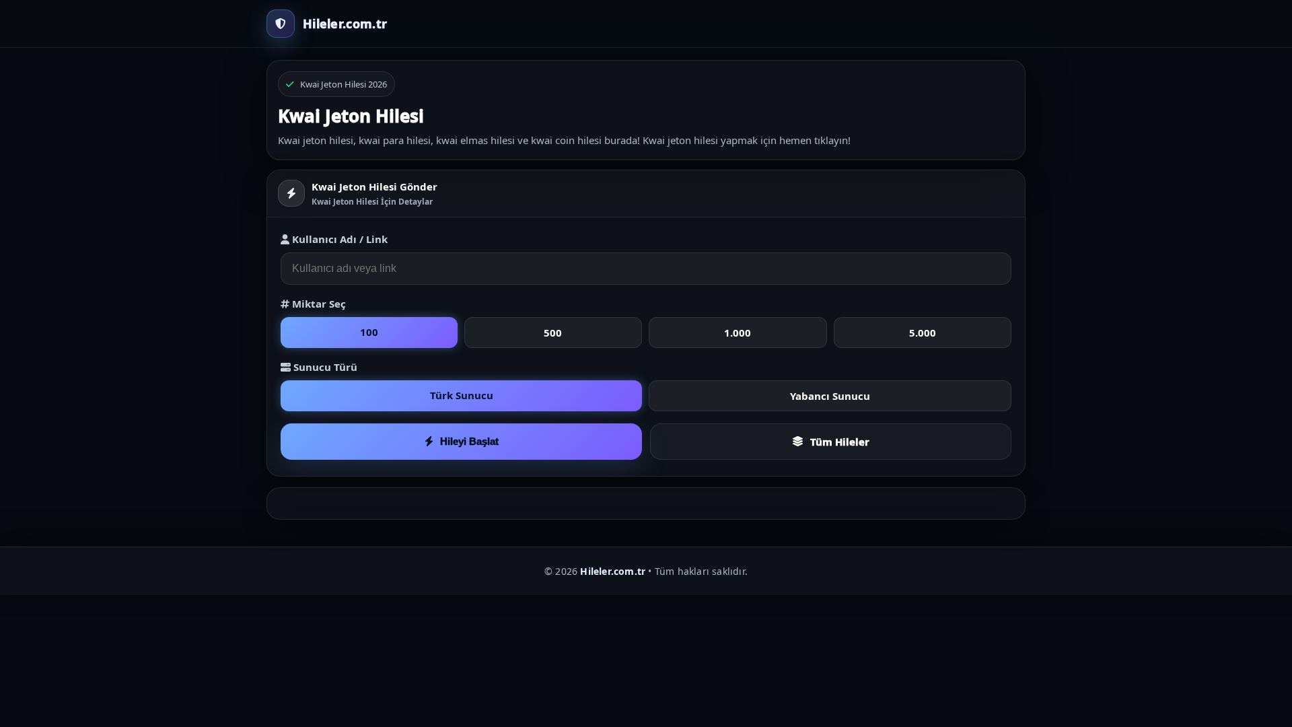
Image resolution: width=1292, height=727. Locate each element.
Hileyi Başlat (469, 441)
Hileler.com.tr (612, 571)
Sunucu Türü (324, 367)
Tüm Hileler (839, 441)
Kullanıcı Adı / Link (338, 239)
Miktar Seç (317, 303)
